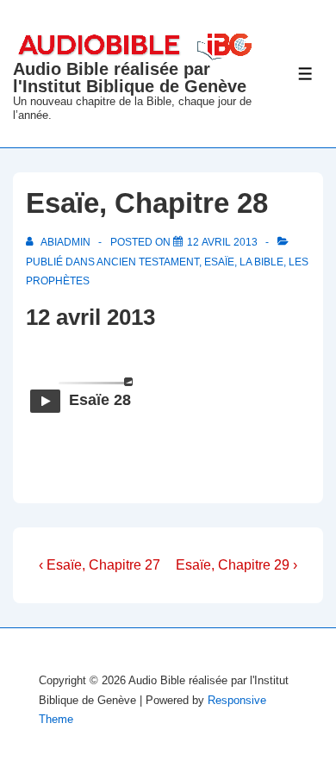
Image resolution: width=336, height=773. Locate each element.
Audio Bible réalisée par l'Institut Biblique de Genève (129, 77)
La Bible (261, 262)
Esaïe (219, 262)
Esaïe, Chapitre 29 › (236, 565)
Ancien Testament (147, 262)
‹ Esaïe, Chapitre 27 (99, 565)
